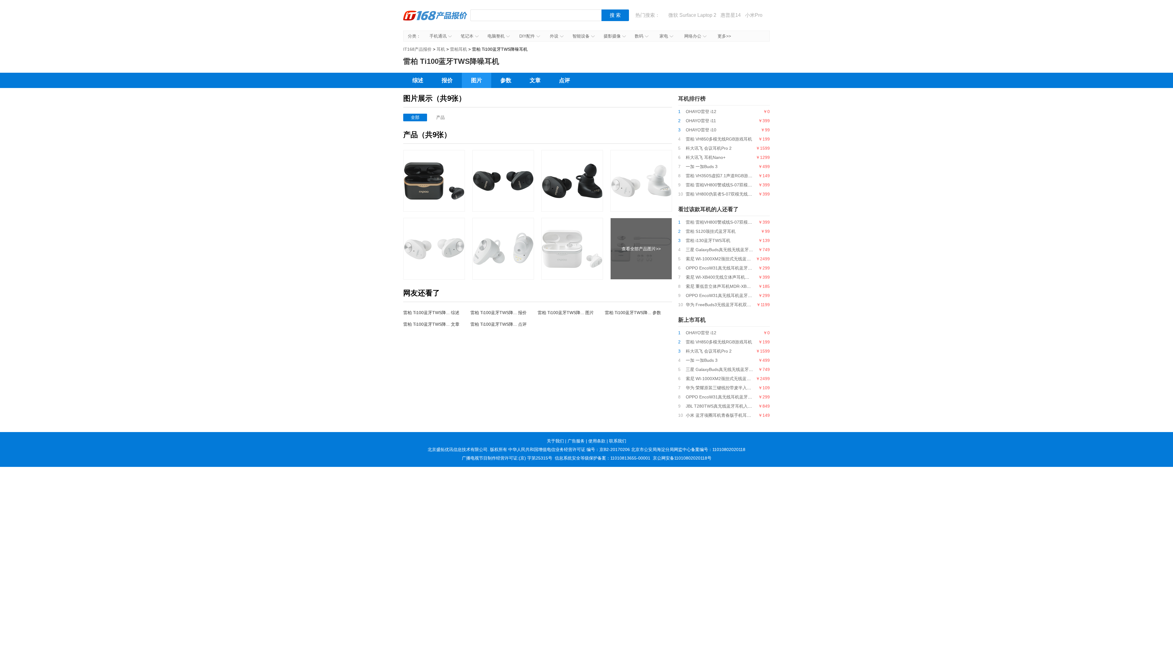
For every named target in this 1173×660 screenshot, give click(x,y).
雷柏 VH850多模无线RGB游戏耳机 (719, 139)
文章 (535, 80)
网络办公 (692, 36)
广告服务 (576, 440)
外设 (554, 36)
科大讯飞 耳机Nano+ (705, 157)
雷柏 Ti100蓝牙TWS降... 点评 (498, 324)
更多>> (724, 36)
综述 (417, 80)
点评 (564, 80)
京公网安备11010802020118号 (682, 458)
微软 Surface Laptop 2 (692, 15)
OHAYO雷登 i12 (701, 111)
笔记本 (467, 36)
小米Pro (753, 15)
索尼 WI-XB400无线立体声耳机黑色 (720, 277)
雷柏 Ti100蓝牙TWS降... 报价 (498, 312)
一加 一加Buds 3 (702, 166)
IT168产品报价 (435, 20)
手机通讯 (438, 36)
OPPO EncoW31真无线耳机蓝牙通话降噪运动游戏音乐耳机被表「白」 (753, 295)
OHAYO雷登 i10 (701, 129)
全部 (415, 117)
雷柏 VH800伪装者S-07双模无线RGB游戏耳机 (730, 194)
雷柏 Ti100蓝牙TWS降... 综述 (431, 312)
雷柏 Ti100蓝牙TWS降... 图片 (566, 312)
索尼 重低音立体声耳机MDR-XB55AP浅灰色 (728, 286)
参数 (505, 80)
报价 (447, 80)
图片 (476, 80)
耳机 (441, 49)
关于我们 (555, 440)
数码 (639, 36)
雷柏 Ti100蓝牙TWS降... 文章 (431, 324)
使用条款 (596, 440)
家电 (664, 36)
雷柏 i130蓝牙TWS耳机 (708, 240)
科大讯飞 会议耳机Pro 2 (709, 148)
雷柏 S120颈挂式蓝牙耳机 (711, 231)
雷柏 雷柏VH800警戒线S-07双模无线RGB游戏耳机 (734, 184)
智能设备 (581, 36)
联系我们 (617, 440)
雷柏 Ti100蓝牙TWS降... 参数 (633, 312)
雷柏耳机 (458, 49)
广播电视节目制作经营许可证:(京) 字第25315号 (507, 458)
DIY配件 (527, 36)
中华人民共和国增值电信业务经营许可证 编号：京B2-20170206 (569, 449)
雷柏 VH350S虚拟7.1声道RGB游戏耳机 (723, 175)
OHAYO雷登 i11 (701, 120)
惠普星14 (731, 15)
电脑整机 (496, 36)
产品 (440, 117)
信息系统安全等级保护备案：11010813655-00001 (602, 458)
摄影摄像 (612, 36)
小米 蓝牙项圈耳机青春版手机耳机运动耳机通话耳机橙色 (740, 415)
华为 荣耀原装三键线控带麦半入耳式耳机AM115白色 (736, 387)
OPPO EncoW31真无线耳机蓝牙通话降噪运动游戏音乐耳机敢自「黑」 (753, 268)
